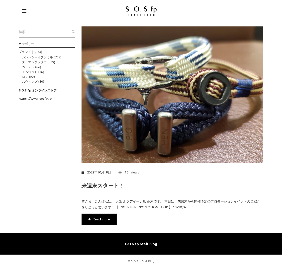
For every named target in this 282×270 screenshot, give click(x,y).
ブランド (25, 52)
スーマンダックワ (34, 62)
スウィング (29, 82)
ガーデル (28, 67)
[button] (25, 11)
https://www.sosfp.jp (35, 98)
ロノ (25, 77)
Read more (101, 219)
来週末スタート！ (103, 185)
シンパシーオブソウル (37, 57)
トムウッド (29, 72)
